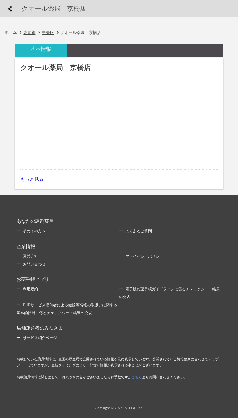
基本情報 (40, 49)
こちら (136, 377)
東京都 (29, 33)
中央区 (48, 33)
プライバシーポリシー (144, 256)
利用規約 (30, 289)
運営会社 (30, 256)
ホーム (11, 32)
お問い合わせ (34, 264)
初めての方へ (34, 231)
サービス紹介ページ (40, 338)
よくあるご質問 (138, 231)
